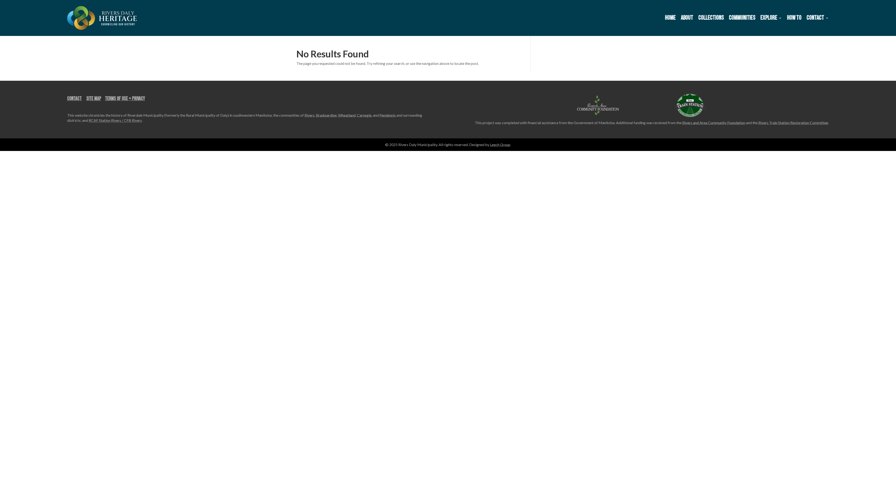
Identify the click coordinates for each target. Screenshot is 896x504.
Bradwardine (326, 115)
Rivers (309, 115)
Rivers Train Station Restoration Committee (793, 122)
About (687, 18)
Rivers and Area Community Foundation (713, 122)
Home (670, 18)
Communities (742, 18)
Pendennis (387, 115)
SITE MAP (93, 98)
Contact (815, 18)
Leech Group (500, 144)
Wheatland (347, 115)
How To (794, 18)
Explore (768, 18)
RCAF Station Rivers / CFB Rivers (115, 120)
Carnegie (364, 115)
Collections (711, 18)
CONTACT (74, 98)
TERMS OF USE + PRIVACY (125, 98)
